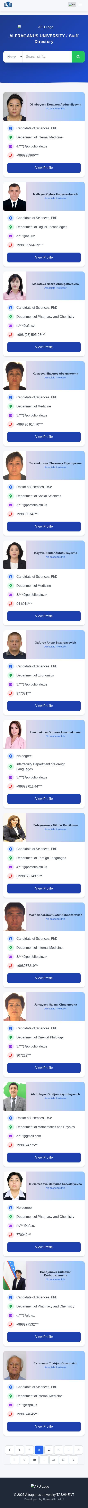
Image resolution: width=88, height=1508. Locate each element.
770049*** (23, 1235)
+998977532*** (27, 1324)
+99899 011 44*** (29, 786)
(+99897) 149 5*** (29, 876)
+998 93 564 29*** (29, 245)
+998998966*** (27, 155)
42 (63, 1460)
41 (53, 1460)
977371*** (23, 693)
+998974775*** (27, 1145)
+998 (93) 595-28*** (30, 334)
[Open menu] (80, 4)
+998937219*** (27, 965)
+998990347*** (27, 514)
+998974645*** (27, 1414)
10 (34, 1460)
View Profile (44, 167)
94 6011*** (24, 604)
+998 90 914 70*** (29, 424)
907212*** (23, 1055)
